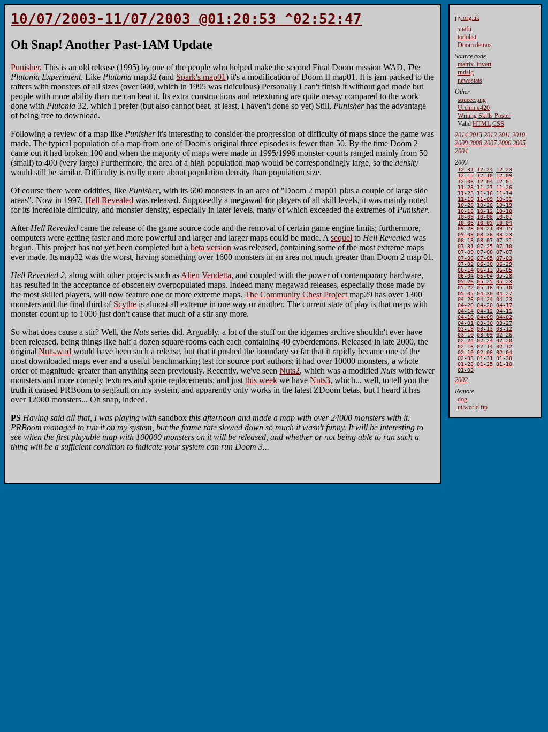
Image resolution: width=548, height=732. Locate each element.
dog (462, 399)
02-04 (504, 352)
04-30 (485, 293)
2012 (490, 135)
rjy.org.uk (467, 17)
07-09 (466, 252)
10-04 (504, 223)
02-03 (466, 358)
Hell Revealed (109, 200)
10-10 (504, 211)
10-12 (485, 211)
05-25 (485, 282)
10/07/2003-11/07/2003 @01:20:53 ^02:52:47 (186, 19)
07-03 (504, 258)
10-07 (504, 217)
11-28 (466, 187)
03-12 (504, 329)
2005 (519, 143)
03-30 (485, 323)
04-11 (504, 311)
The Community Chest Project (296, 294)
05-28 (504, 276)
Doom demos (475, 45)
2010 (518, 135)
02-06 (485, 352)
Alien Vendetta (206, 275)
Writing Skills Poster (484, 115)
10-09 (466, 217)
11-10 (466, 199)
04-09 (485, 317)
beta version (211, 247)
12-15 (466, 175)
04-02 (504, 317)
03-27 (504, 323)
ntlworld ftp (473, 407)
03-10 (466, 335)
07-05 (485, 258)
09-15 (504, 228)
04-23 (504, 299)
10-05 (485, 223)
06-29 (504, 264)
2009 (461, 143)
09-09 (466, 234)
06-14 (466, 270)
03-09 (485, 335)
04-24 (485, 299)
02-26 (504, 335)
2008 (475, 143)
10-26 (485, 205)
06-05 (504, 270)
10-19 (504, 205)
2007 (490, 143)
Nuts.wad (55, 351)
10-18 (466, 211)
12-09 (504, 175)
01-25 (485, 364)
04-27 (504, 293)
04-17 (504, 305)
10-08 (485, 217)
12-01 (504, 181)
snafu (464, 29)
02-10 (466, 352)
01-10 (504, 364)
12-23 (504, 170)
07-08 (485, 252)
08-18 (466, 240)
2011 (504, 135)
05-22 (466, 287)
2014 (461, 135)
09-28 (466, 228)
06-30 (485, 264)
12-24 (485, 170)
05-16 (485, 287)
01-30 (504, 358)
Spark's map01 (201, 76)
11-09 (485, 199)
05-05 (466, 293)
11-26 (504, 187)
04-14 (466, 311)
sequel (341, 237)
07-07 (504, 252)
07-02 (466, 264)
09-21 (485, 228)
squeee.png (472, 99)
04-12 (485, 311)
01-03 (466, 370)
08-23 (504, 234)
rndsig (466, 72)
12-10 (485, 175)
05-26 (466, 282)
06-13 (485, 270)
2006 (504, 143)
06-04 (466, 276)
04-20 (466, 305)
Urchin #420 (474, 107)
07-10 (504, 246)
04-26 (466, 299)
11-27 (485, 187)
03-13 (485, 329)
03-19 (466, 329)
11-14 (504, 193)
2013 (475, 135)
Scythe (124, 304)
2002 (461, 380)
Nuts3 (320, 380)
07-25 (485, 246)
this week (261, 380)
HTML (482, 124)
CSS (498, 124)
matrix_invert (474, 64)
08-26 (485, 234)
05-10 (504, 287)
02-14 (485, 346)
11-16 (485, 193)
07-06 (466, 258)
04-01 (466, 323)
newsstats (470, 80)
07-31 (504, 240)
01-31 (485, 358)
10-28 (466, 205)
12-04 (485, 181)
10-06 (466, 223)
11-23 (466, 193)
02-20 (504, 340)
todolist (467, 37)
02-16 (466, 346)
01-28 (466, 364)
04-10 (466, 317)
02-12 (504, 346)
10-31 (504, 199)
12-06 (466, 181)
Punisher (25, 67)
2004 (461, 151)
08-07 (485, 240)
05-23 (504, 282)
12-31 (466, 170)
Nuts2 (289, 370)
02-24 (466, 340)
